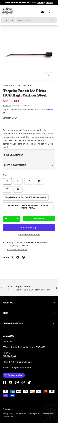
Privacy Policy (8, 414)
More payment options (29, 234)
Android (49, 2)
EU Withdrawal (8, 416)
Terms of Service (48, 414)
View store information (17, 249)
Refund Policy (21, 414)
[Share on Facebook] (18, 257)
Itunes (40, 2)
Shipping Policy (34, 414)
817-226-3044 (9, 356)
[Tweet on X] (12, 257)
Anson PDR (8, 85)
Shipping (7, 105)
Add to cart (39, 218)
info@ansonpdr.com (21, 367)
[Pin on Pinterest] (23, 257)
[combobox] (29, 20)
